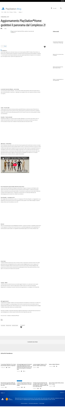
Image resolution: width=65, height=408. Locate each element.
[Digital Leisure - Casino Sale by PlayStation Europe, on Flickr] (8, 104)
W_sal (5, 46)
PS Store (11, 12)
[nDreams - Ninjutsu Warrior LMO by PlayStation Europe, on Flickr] (8, 85)
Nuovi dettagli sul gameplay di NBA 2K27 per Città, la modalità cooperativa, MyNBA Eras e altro (8, 384)
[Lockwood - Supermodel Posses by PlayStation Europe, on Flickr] (8, 183)
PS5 (2, 12)
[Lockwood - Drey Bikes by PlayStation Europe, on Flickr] (24, 183)
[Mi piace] (9, 367)
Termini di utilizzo (24, 403)
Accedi (54, 8)
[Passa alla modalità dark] (51, 8)
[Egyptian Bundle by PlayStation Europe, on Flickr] (24, 297)
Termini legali (41, 403)
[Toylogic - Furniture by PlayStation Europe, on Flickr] (8, 279)
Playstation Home (8, 325)
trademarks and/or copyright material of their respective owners (36, 399)
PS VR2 (5, 12)
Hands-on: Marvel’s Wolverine (54, 364)
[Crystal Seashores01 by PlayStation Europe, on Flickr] (8, 297)
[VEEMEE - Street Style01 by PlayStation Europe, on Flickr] (8, 257)
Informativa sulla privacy (33, 403)
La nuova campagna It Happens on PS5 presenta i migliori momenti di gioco (40, 365)
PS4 (8, 12)
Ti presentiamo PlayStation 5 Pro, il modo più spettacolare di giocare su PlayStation (8, 365)
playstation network (15, 325)
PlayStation (13, 8)
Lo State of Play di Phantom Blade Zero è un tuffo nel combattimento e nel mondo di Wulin (24, 384)
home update (3, 325)
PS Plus (15, 12)
